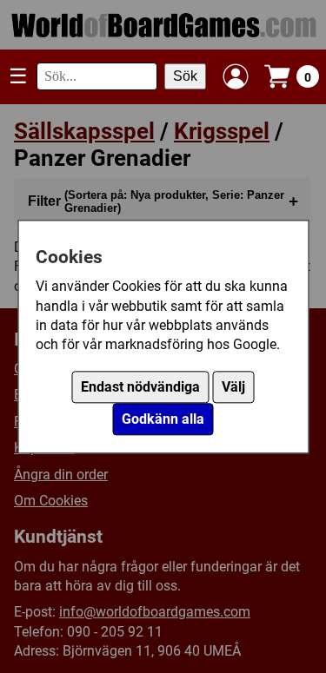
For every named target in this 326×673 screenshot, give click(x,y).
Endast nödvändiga (140, 387)
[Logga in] (235, 76)
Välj (233, 387)
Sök (185, 76)
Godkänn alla (163, 419)
